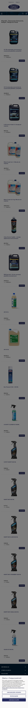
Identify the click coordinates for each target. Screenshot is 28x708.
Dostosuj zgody (14, 696)
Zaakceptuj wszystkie (14, 699)
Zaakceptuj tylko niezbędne (14, 692)
